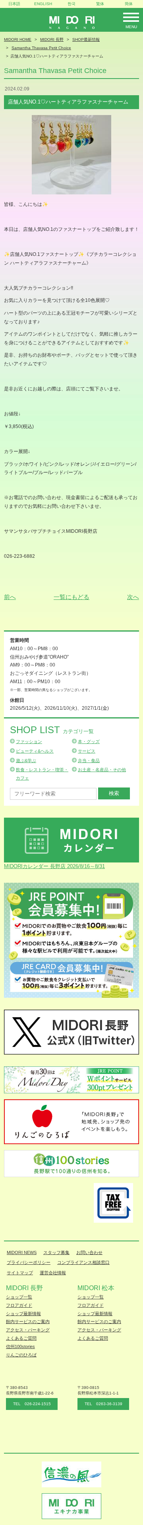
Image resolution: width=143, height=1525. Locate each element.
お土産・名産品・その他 (102, 769)
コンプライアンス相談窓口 (83, 1262)
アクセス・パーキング (28, 1329)
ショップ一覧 (19, 1297)
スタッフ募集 (56, 1252)
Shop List (52, 729)
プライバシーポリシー (28, 1262)
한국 (71, 4)
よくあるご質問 (21, 1338)
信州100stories (20, 1346)
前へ (10, 596)
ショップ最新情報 (23, 1313)
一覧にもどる (71, 596)
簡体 (129, 4)
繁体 (100, 4)
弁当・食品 (89, 760)
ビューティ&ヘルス (35, 751)
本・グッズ (89, 741)
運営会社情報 (53, 1272)
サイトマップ (20, 1272)
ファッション (29, 741)
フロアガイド (19, 1305)
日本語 (14, 4)
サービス (86, 751)
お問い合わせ (89, 1252)
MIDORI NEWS (22, 1252)
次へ (133, 596)
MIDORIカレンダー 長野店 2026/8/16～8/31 (54, 866)
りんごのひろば (21, 1354)
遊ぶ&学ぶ (26, 760)
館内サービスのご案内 (28, 1321)
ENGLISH (43, 4)
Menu (131, 27)
